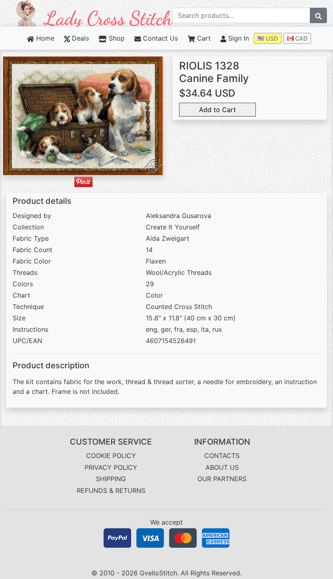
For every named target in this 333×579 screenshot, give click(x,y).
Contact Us (159, 38)
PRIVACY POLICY (110, 467)
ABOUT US (222, 467)
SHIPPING (111, 479)
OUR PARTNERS (222, 479)
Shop (115, 38)
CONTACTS (222, 456)
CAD (300, 38)
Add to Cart (217, 110)
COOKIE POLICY (111, 456)
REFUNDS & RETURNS (111, 490)
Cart (203, 38)
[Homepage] (94, 13)
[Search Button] (318, 15)
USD (271, 38)
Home (44, 38)
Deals (79, 38)
